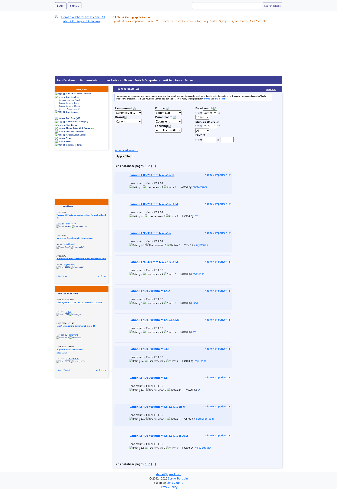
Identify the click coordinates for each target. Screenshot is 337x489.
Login (60, 6)
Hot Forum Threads (68, 293)
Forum (189, 80)
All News (102, 276)
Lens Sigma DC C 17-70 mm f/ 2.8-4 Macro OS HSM (79, 302)
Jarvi (195, 302)
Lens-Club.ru (175, 483)
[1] (58, 352)
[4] (65, 352)
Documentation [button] (90, 80)
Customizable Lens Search (69, 100)
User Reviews (113, 80)
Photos (128, 80)
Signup (74, 6)
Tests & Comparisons (147, 80)
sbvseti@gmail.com (168, 474)
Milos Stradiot (203, 447)
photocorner (200, 187)
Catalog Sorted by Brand (69, 103)
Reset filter (271, 89)
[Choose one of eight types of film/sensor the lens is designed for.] (167, 108)
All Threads (101, 370)
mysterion (202, 245)
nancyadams (73, 358)
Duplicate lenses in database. (70, 349)
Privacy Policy (168, 487)
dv (196, 216)
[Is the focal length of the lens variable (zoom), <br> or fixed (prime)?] (174, 117)
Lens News (67, 206)
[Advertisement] (160, 51)
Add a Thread (64, 370)
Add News (62, 276)
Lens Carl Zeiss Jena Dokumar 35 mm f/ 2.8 (76, 326)
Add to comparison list (218, 174)
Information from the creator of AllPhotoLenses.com (81, 258)
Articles (167, 80)
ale (69, 311)
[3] (63, 352)
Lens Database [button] (66, 80)
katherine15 (73, 335)
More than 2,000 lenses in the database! (75, 238)
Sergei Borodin (69, 224)
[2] (60, 352)
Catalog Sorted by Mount (69, 106)
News (178, 80)
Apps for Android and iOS (70, 109)
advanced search (126, 150)
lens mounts (220, 99)
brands (207, 99)
